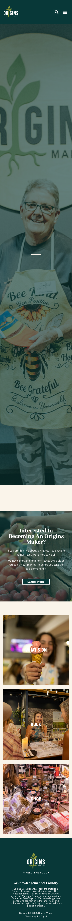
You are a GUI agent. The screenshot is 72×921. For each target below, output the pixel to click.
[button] (56, 12)
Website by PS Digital (36, 916)
